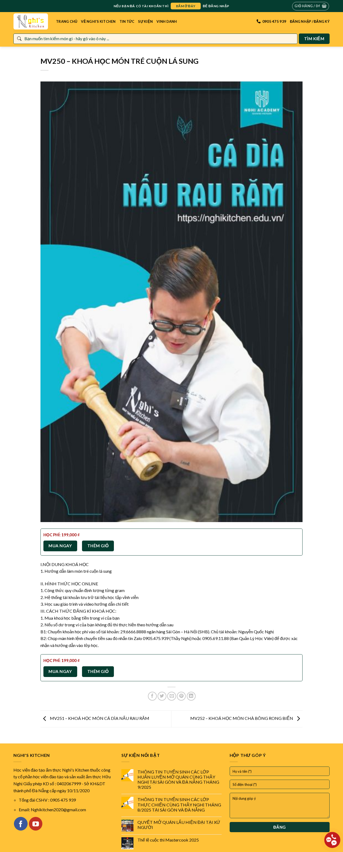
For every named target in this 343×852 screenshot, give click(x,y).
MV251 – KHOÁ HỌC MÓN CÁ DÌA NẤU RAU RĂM (99, 718)
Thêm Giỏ (98, 545)
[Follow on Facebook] (20, 823)
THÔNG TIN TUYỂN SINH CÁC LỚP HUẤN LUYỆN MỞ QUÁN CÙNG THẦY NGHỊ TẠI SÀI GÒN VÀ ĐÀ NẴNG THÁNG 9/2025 (178, 779)
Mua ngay (60, 545)
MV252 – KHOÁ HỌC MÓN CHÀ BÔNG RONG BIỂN (242, 718)
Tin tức (127, 21)
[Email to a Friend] (171, 696)
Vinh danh (166, 21)
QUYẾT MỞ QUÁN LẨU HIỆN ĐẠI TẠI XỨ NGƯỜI (178, 825)
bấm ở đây (185, 6)
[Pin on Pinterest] (181, 696)
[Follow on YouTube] (35, 823)
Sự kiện (145, 21)
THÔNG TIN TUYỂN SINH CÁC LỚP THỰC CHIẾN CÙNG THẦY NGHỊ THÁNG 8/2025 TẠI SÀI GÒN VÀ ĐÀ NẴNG (179, 804)
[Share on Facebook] (152, 696)
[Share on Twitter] (162, 696)
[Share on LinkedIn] (191, 696)
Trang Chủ (66, 21)
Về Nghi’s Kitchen (98, 21)
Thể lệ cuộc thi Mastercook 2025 (168, 839)
